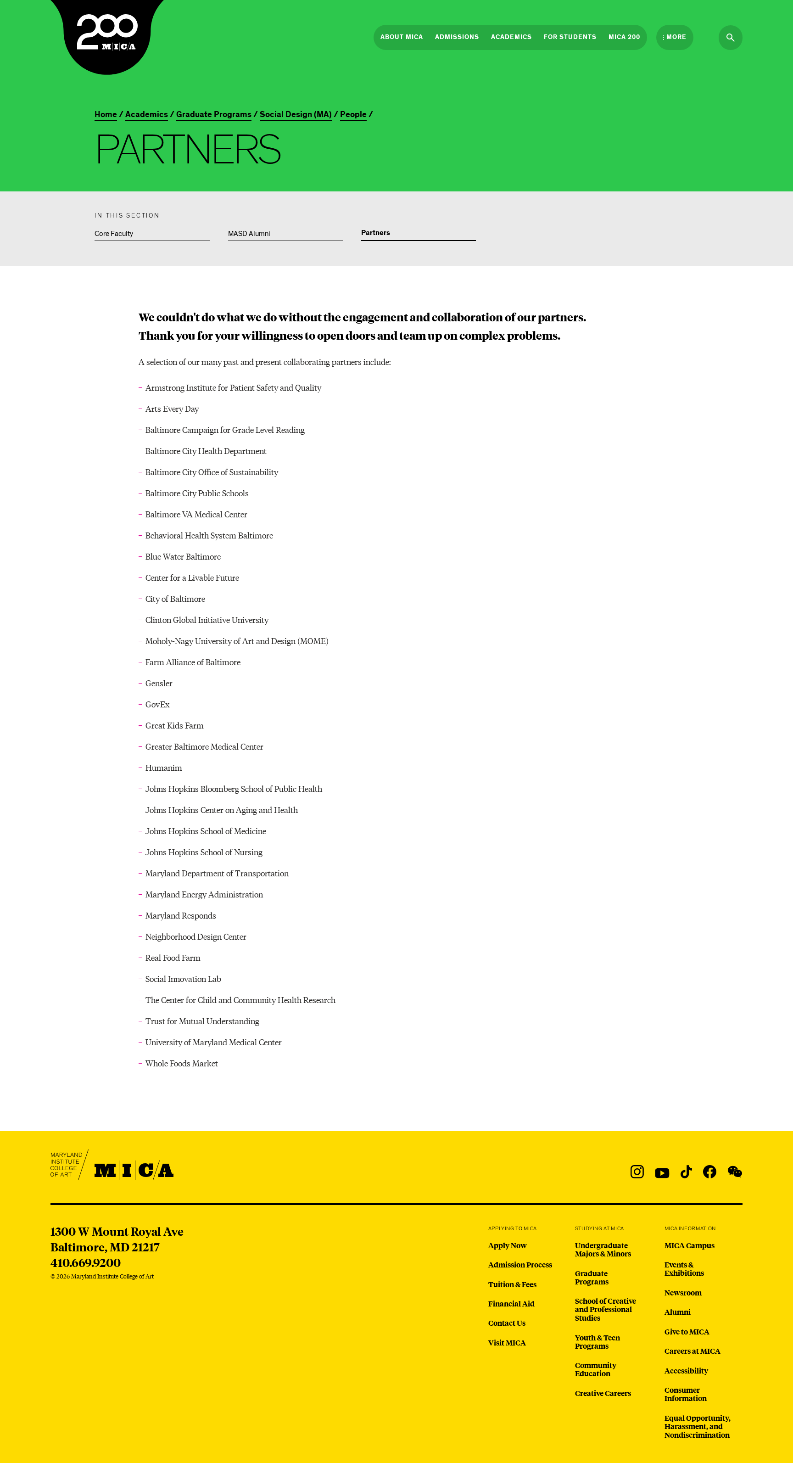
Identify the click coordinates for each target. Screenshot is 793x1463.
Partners (375, 233)
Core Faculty (114, 233)
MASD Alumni (249, 233)
